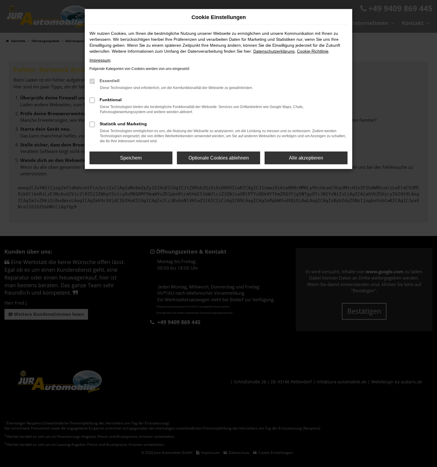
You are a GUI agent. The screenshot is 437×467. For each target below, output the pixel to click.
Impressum (100, 60)
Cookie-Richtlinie (312, 51)
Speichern (131, 157)
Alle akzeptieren (306, 157)
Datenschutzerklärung (274, 51)
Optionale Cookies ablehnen (218, 157)
